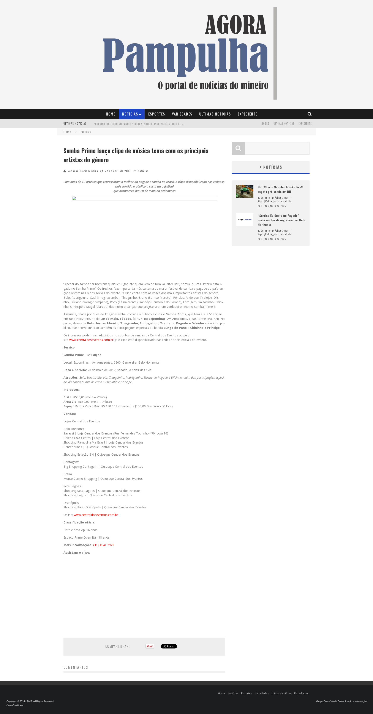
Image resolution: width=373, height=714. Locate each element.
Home (110, 114)
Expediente (247, 114)
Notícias (130, 114)
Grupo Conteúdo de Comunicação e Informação (341, 701)
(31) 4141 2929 (103, 545)
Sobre (265, 123)
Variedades (182, 114)
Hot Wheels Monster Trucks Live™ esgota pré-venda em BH (280, 189)
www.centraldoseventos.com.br (91, 340)
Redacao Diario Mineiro (83, 171)
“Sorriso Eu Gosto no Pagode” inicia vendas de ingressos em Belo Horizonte (142, 123)
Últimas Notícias (215, 114)
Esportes (156, 114)
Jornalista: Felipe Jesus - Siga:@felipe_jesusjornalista (274, 199)
